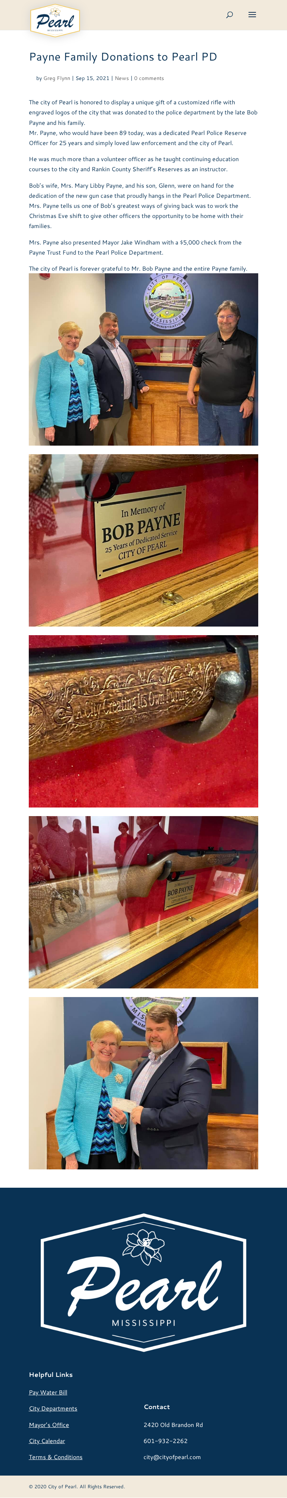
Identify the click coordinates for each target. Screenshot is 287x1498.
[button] (252, 19)
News (122, 78)
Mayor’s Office (49, 1424)
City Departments (53, 1408)
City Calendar (47, 1440)
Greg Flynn (56, 78)
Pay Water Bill (48, 1392)
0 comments (149, 78)
